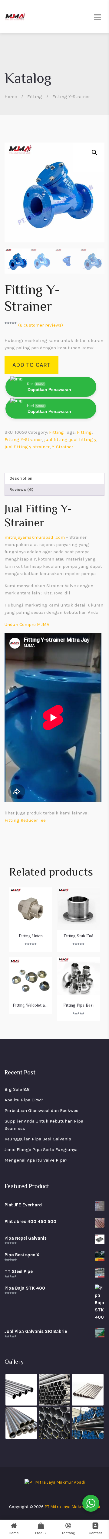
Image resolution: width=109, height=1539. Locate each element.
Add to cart (31, 364)
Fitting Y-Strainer (23, 439)
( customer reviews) (40, 325)
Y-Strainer (62, 446)
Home (11, 96)
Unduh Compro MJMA (27, 624)
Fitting (34, 96)
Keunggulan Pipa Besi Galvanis (38, 1139)
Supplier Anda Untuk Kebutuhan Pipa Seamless (44, 1124)
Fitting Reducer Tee (25, 820)
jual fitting (56, 439)
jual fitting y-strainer (27, 446)
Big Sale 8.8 (17, 1089)
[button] (94, 152)
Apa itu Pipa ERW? (24, 1100)
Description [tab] (20, 478)
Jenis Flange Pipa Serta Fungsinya (41, 1149)
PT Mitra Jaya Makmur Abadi (72, 1506)
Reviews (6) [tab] (21, 489)
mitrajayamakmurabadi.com (35, 537)
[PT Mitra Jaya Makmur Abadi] (15, 16)
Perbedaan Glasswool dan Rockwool (42, 1110)
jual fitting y (83, 439)
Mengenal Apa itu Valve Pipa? (36, 1160)
